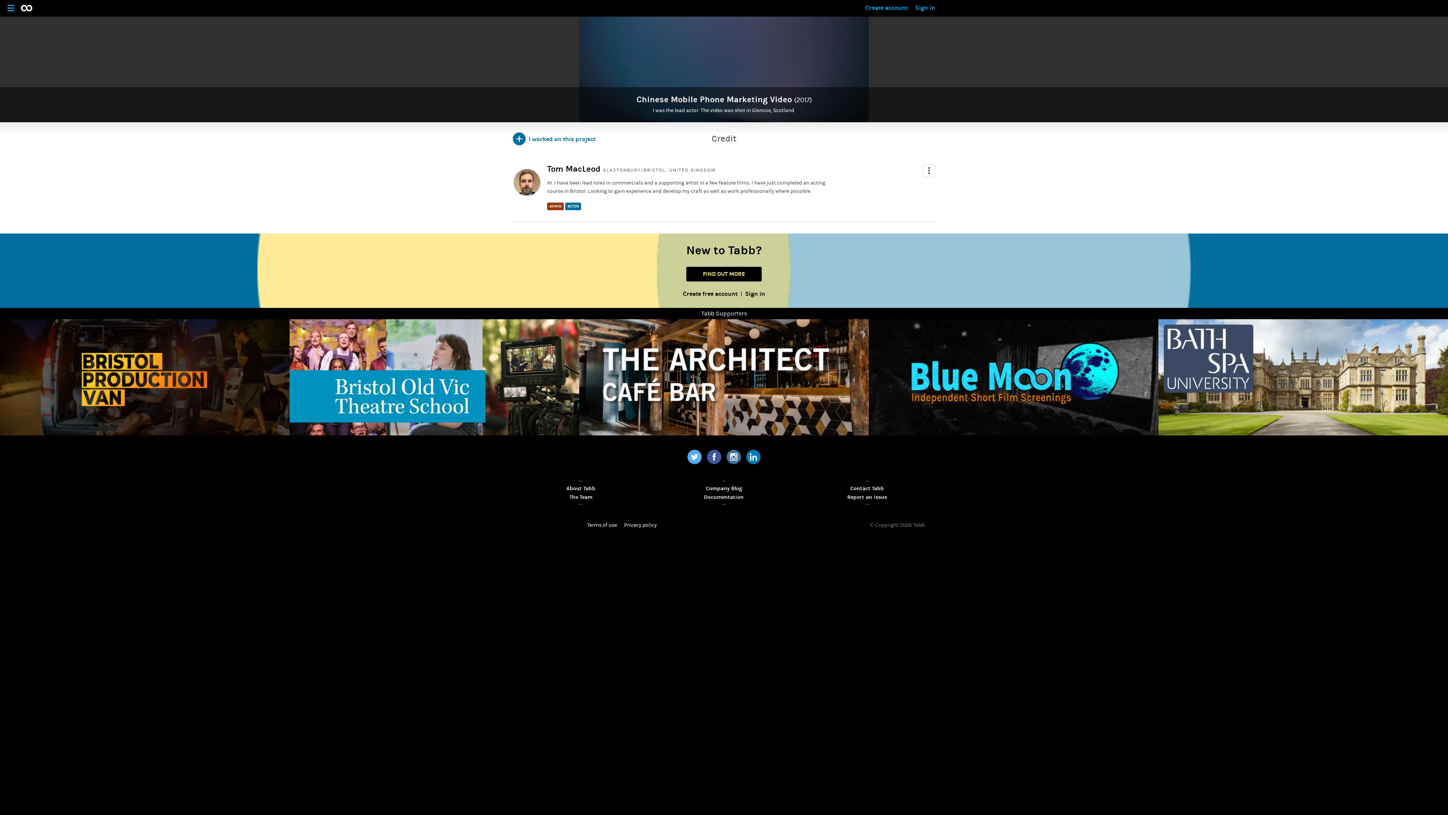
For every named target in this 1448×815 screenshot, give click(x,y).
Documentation (724, 497)
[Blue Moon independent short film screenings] (1013, 377)
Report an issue (867, 497)
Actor (573, 206)
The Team (580, 497)
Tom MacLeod (574, 169)
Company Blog (724, 488)
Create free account (710, 293)
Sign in (925, 7)
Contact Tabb (867, 488)
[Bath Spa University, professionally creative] (1303, 377)
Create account (886, 7)
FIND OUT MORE (724, 274)
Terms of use (602, 525)
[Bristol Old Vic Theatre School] (434, 377)
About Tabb (580, 488)
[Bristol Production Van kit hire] (145, 377)
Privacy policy (640, 525)
